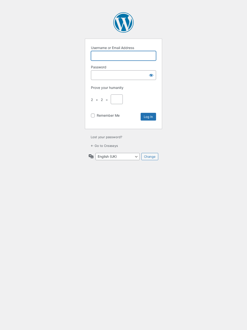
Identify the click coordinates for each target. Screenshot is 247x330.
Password (98, 67)
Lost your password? (106, 137)
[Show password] (151, 75)
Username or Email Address (112, 48)
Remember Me (108, 115)
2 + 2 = (100, 100)
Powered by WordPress (123, 22)
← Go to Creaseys (104, 146)
